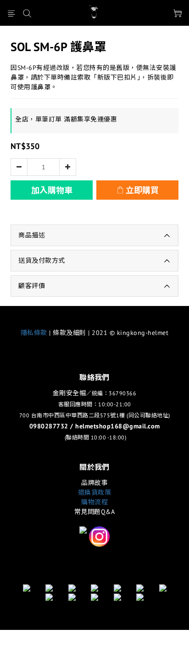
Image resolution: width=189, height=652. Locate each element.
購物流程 (94, 502)
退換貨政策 (94, 492)
